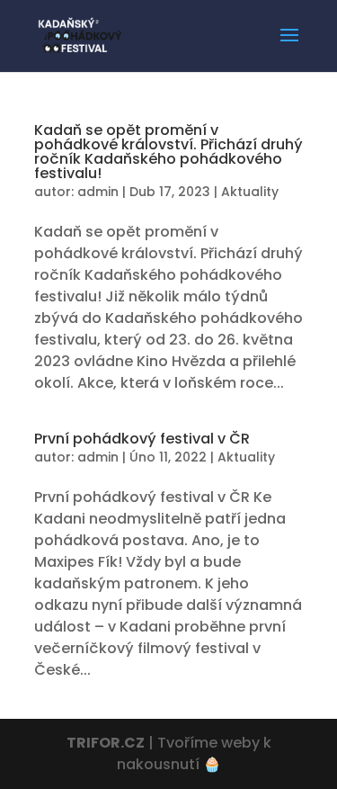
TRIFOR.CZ (106, 742)
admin (98, 192)
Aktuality (250, 192)
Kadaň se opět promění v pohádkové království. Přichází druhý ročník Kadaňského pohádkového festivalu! (168, 152)
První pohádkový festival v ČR (142, 438)
